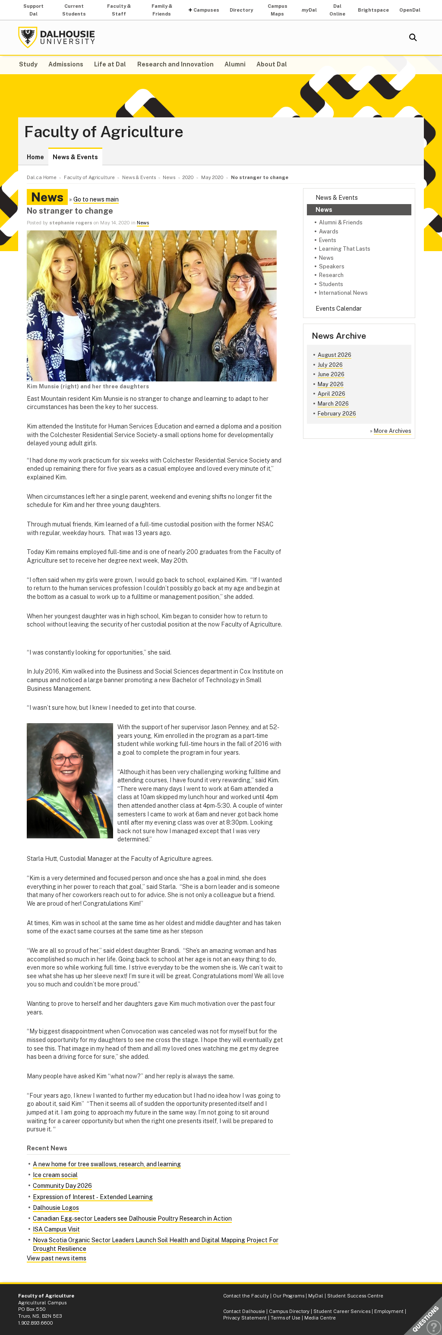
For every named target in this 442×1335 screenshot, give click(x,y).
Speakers (331, 266)
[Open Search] (413, 37)
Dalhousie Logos (56, 1207)
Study (28, 64)
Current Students (74, 9)
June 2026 (331, 374)
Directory (241, 10)
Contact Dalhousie (244, 1311)
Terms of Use (285, 1318)
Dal (309, 10)
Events (327, 240)
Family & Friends (162, 9)
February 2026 (337, 413)
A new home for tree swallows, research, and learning (107, 1164)
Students (331, 284)
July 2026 (330, 365)
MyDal (315, 1296)
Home (35, 157)
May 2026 (331, 384)
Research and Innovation (175, 64)
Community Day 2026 (62, 1185)
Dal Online (337, 9)
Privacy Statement (245, 1318)
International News (343, 293)
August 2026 (334, 355)
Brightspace (373, 10)
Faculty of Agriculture (103, 132)
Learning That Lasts (344, 249)
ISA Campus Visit (56, 1229)
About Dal (271, 64)
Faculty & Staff (119, 9)
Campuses (206, 10)
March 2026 (333, 403)
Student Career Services (341, 1311)
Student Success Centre (355, 1296)
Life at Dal (110, 64)
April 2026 (331, 393)
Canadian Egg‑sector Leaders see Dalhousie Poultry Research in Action (132, 1218)
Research (331, 275)
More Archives (392, 431)
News (324, 209)
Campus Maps (277, 9)
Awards (328, 231)
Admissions (65, 64)
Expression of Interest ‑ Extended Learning (93, 1196)
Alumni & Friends (341, 222)
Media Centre (320, 1318)
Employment (389, 1311)
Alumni (235, 64)
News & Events (75, 157)
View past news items (56, 1258)
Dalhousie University (56, 37)
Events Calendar (339, 308)
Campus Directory (289, 1311)
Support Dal (33, 9)
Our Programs (288, 1296)
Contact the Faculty (246, 1296)
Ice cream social (55, 1174)
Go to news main (96, 199)
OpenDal (409, 10)
